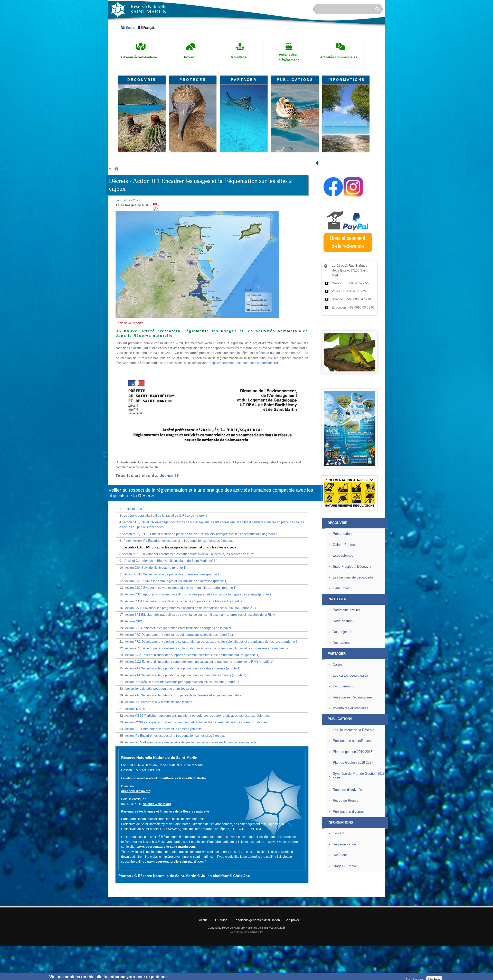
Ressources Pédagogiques (353, 697)
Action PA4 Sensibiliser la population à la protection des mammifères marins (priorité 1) (185, 675)
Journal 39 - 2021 (128, 200)
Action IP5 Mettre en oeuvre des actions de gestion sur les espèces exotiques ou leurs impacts (190, 742)
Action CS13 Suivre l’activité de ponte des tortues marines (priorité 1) (173, 574)
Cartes (338, 664)
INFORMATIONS (346, 80)
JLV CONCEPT (254, 932)
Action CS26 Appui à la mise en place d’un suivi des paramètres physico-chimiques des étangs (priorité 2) (198, 594)
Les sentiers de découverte (353, 577)
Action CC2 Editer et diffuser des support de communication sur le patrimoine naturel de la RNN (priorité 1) (199, 662)
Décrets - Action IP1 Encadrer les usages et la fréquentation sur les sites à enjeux (180, 547)
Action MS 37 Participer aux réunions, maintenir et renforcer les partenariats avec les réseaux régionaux (197, 715)
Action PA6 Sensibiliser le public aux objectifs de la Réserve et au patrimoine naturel (183, 695)
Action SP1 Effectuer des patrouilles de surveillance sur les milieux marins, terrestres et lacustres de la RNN (200, 615)
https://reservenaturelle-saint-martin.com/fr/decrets (244, 363)
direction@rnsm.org (135, 791)
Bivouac (189, 57)
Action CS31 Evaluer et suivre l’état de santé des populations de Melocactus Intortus (183, 601)
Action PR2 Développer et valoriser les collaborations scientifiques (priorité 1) (179, 635)
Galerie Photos (344, 545)
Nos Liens (340, 855)
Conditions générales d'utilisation (256, 920)
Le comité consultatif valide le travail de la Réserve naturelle (165, 515)
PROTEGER (192, 80)
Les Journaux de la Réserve (353, 730)
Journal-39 (169, 475)
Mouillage (238, 57)
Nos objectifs (342, 632)
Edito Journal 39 (135, 509)
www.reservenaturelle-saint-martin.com (166, 846)
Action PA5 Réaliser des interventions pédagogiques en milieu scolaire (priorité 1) (182, 682)
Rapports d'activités (347, 790)
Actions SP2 (133, 621)
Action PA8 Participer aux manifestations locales (158, 702)
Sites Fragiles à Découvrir (352, 566)
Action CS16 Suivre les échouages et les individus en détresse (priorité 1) (176, 581)
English (131, 28)
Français (149, 28)
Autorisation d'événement (289, 57)
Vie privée (293, 920)
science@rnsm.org (157, 804)
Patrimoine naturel (346, 610)
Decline (434, 973)
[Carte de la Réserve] (197, 320)
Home (116, 168)
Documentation (344, 686)
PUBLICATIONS (295, 80)
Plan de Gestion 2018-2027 (353, 762)
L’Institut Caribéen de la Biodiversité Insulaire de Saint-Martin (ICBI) (170, 561)
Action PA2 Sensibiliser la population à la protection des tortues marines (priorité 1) (182, 668)
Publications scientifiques (352, 741)
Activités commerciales (338, 57)
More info (176, 977)
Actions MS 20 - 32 (138, 709)
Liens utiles (341, 588)
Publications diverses (349, 812)
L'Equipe (221, 920)
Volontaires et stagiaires (350, 708)
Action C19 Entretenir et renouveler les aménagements (163, 729)
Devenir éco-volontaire (139, 57)
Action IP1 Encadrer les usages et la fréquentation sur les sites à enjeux (175, 736)
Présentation (342, 534)
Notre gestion (343, 621)
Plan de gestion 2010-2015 (352, 752)
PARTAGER (244, 80)
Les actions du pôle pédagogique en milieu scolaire (161, 688)
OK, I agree (414, 973)
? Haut (397, 892)
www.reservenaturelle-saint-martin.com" (176, 861)
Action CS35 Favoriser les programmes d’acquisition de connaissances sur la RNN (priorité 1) (190, 608)
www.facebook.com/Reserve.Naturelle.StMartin (171, 778)
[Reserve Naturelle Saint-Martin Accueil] (246, 27)
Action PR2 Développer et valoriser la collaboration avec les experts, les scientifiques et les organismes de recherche (206, 648)
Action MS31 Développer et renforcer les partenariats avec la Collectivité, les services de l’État (188, 554)
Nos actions (341, 643)
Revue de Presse (345, 800)
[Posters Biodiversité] (349, 465)
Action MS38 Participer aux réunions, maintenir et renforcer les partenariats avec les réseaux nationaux (197, 722)
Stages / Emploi (345, 866)
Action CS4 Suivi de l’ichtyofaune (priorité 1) (155, 568)
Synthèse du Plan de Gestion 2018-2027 (359, 776)
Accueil (204, 920)
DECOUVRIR (141, 80)
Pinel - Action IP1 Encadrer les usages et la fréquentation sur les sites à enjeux (178, 541)
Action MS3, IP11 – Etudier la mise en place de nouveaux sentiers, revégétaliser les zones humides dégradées (200, 534)
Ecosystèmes (343, 555)
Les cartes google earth (350, 675)
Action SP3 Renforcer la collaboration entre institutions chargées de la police (178, 628)
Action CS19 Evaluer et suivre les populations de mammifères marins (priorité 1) (180, 588)
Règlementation (344, 844)
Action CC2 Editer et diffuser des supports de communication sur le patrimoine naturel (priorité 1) (192, 655)
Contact (338, 833)
